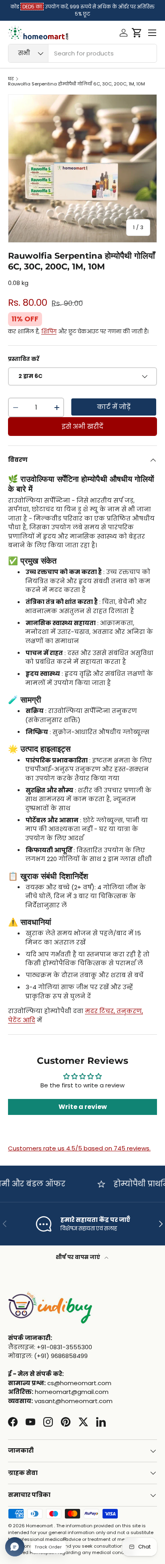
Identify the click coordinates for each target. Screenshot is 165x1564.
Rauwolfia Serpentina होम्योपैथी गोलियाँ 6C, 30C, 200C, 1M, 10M (76, 84)
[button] (136, 33)
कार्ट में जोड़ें (114, 407)
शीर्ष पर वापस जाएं (78, 1257)
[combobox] (82, 53)
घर (11, 79)
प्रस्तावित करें (23, 359)
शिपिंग (48, 331)
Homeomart (39, 1525)
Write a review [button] (82, 1106)
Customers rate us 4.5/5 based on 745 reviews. (79, 1148)
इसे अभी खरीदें (82, 426)
